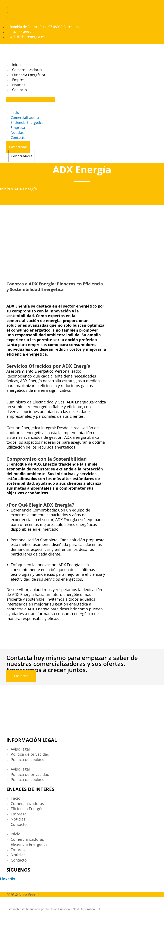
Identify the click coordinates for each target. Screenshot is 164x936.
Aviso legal (20, 749)
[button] (30, 99)
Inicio (16, 64)
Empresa (19, 79)
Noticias (18, 85)
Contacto (19, 89)
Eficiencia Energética (28, 75)
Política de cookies (27, 759)
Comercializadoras (27, 69)
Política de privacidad (30, 754)
